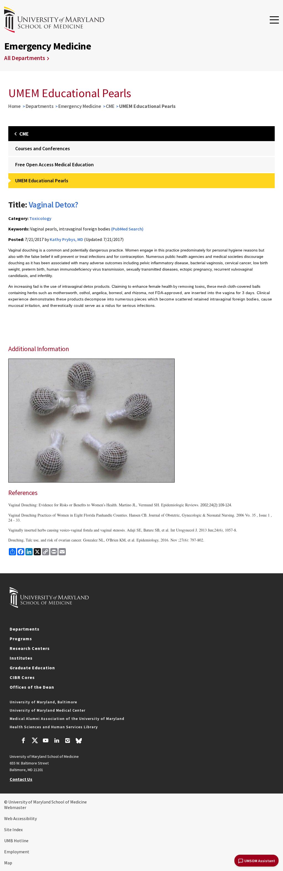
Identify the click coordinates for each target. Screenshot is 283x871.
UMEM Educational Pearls (41, 180)
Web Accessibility (20, 818)
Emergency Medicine (79, 106)
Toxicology (40, 218)
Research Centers (30, 648)
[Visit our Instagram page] (67, 741)
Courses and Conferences (42, 148)
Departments (40, 106)
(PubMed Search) (127, 229)
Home (14, 106)
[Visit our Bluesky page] (79, 742)
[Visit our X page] (34, 741)
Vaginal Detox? (53, 204)
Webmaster (15, 807)
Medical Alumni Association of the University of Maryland (67, 718)
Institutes (21, 658)
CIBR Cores (22, 677)
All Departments (24, 58)
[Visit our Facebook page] (23, 741)
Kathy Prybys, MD (66, 239)
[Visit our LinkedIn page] (56, 741)
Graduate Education (32, 667)
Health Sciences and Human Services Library (54, 726)
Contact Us (21, 779)
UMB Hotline (16, 840)
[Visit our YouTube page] (45, 741)
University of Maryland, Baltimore (43, 701)
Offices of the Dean (32, 687)
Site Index (13, 829)
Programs (21, 638)
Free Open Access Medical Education (54, 164)
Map (8, 862)
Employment (16, 851)
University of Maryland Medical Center (47, 710)
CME (110, 106)
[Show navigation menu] (274, 20)
